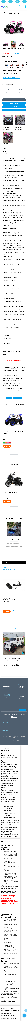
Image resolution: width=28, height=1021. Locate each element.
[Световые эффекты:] (8, 137)
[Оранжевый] (6, 442)
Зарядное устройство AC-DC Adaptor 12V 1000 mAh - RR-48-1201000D (12, 599)
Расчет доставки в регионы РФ (12, 77)
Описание (14, 99)
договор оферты (17, 712)
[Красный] (10, 442)
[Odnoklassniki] (14, 717)
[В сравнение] (13, 446)
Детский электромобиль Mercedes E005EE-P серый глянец (14, 539)
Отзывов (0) (14, 106)
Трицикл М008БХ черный (10, 492)
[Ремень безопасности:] (20, 120)
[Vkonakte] (12, 717)
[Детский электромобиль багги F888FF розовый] (14, 27)
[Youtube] (16, 717)
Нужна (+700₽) (13, 73)
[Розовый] (8, 442)
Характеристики (14, 103)
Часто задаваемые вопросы (14, 110)
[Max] (2, 7)
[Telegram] (4, 7)
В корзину (7, 446)
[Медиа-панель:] (8, 120)
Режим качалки (9, 84)
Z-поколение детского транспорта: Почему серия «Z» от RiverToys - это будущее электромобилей (12, 659)
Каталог (8, 5)
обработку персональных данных (16, 714)
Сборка (5, 73)
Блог (14, 629)
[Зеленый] (4, 442)
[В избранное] (12, 446)
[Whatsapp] (6, 7)
